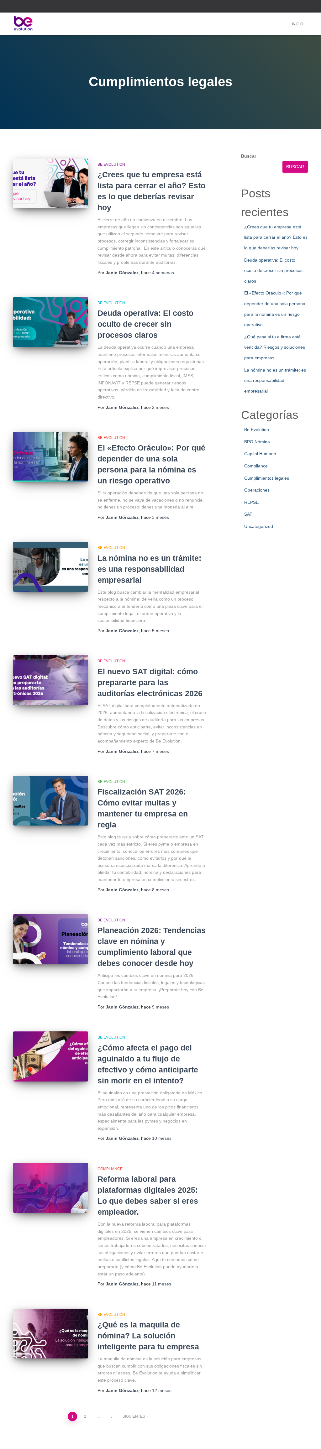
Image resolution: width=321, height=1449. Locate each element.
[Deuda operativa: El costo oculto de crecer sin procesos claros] (50, 322)
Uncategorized (258, 526)
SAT (248, 514)
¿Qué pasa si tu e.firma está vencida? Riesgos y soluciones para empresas (274, 347)
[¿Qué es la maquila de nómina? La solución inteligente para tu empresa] (50, 1334)
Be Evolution (111, 164)
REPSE (251, 502)
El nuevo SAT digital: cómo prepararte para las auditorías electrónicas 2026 (150, 682)
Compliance (110, 1169)
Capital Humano (260, 453)
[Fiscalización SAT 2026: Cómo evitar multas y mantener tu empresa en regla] (50, 801)
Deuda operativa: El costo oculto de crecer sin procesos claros (145, 324)
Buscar (248, 156)
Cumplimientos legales (266, 478)
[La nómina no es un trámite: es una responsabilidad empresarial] (50, 567)
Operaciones (257, 490)
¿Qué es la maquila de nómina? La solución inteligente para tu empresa (148, 1335)
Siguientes (134, 1416)
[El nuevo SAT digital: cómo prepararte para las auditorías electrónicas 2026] (50, 680)
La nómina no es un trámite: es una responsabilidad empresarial (149, 569)
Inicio (297, 24)
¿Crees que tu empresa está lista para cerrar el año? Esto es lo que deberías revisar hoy (276, 237)
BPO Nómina (257, 441)
